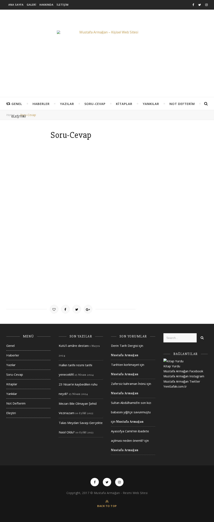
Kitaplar (124, 104)
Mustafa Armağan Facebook (183, 371)
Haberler (41, 104)
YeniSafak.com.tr (175, 386)
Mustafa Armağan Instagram (183, 376)
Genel (16, 104)
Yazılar (67, 104)
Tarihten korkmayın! (125, 364)
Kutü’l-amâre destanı (74, 345)
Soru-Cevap (95, 104)
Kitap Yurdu (171, 366)
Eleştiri (18, 116)
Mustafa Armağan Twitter (181, 381)
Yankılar (151, 104)
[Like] (54, 309)
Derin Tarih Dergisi (124, 345)
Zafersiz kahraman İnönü (128, 384)
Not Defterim (182, 104)
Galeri (31, 4)
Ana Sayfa (16, 4)
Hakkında (46, 4)
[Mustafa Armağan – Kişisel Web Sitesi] (107, 32)
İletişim (63, 4)
